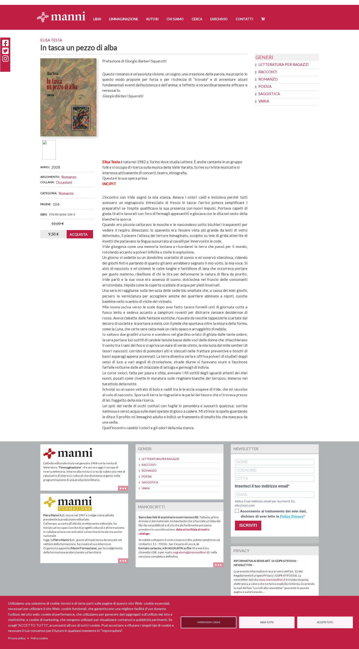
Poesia (265, 86)
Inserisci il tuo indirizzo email (261, 486)
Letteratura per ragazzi (283, 64)
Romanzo (68, 177)
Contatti (244, 19)
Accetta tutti (325, 622)
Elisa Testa (51, 40)
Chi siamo (175, 19)
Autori (152, 19)
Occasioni (64, 182)
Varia (263, 101)
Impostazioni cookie (208, 622)
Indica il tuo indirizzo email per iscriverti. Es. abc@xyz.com (265, 503)
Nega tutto (267, 622)
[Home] (63, 12)
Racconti (267, 72)
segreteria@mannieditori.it (191, 552)
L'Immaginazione (123, 19)
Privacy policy (17, 638)
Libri (97, 19)
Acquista (79, 234)
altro (125, 563)
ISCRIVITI (248, 525)
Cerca (197, 19)
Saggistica (269, 93)
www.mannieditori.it (272, 579)
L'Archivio (219, 19)
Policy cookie (39, 638)
